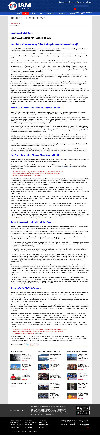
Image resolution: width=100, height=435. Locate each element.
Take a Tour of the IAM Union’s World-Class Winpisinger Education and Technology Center (83, 386)
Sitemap (24, 431)
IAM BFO (73, 2)
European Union (42, 130)
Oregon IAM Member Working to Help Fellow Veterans (27, 375)
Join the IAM (43, 421)
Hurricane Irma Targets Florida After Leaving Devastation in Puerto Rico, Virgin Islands (27, 357)
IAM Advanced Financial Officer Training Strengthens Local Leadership (83, 366)
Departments (50, 13)
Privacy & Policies (15, 431)
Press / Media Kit (15, 421)
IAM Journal (29, 427)
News (41, 13)
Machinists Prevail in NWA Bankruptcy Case (21, 383)
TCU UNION (82, 2)
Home (18, 13)
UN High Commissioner (55, 130)
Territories (62, 13)
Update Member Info (16, 424)
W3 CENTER (64, 2)
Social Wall (29, 421)
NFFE (90, 2)
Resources (72, 13)
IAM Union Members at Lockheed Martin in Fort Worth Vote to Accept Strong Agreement (55, 357)
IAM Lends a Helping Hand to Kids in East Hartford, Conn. (83, 375)
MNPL (81, 13)
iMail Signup (43, 422)
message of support (66, 166)
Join (26, 13)
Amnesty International (81, 130)
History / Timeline (31, 422)
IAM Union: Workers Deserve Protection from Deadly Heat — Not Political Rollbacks (83, 396)
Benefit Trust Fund (16, 426)
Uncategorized (15, 23)
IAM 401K (41, 427)
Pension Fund (29, 426)
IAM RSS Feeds (43, 426)
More (88, 427)
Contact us (14, 422)
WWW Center (14, 427)
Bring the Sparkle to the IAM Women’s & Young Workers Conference (55, 366)
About (33, 13)
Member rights (44, 424)
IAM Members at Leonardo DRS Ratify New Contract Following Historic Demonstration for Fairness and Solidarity (55, 387)
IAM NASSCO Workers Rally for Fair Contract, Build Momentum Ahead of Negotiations (83, 357)
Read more (24, 360)
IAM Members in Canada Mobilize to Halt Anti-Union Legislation (26, 366)
